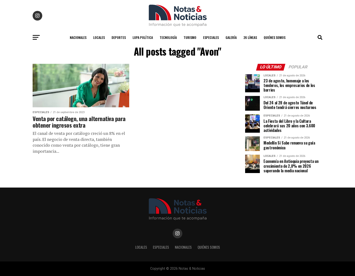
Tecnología (168, 37)
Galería (231, 37)
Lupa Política (143, 37)
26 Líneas (250, 37)
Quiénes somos (274, 37)
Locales (99, 37)
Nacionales (78, 37)
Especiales (211, 37)
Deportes (119, 37)
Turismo (190, 37)
